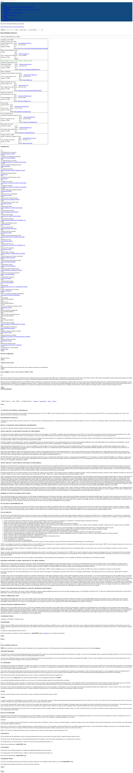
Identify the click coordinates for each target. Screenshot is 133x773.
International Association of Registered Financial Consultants (15, 336)
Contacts (6, 19)
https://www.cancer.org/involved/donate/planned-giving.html (33, 48)
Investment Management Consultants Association (12, 236)
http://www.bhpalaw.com (24, 101)
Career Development (25, 9)
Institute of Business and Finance (9, 228)
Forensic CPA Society (6, 291)
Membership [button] (7, 8)
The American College (6, 195)
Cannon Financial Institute (7, 282)
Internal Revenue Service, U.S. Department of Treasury (14, 286)
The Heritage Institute (6, 278)
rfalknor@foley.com (23, 85)
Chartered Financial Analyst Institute (9, 212)
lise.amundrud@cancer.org (24, 43)
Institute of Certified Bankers (8, 274)
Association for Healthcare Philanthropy (10, 295)
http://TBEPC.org (27, 80)
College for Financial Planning (8, 158)
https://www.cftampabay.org (30, 122)
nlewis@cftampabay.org (29, 117)
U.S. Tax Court (4, 349)
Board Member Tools (18, 7)
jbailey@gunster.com (24, 53)
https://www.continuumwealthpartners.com (29, 69)
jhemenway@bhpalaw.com (24, 96)
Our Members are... (8, 9)
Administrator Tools (28, 7)
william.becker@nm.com (25, 64)
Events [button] (5, 13)
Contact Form (42, 401)
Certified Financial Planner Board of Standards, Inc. (13, 220)
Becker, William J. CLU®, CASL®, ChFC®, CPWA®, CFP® (16, 61)
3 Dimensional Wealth (6, 191)
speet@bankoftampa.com (25, 127)
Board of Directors (17, 12)
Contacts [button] (6, 18)
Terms (49, 401)
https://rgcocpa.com (27, 143)
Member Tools (9, 7)
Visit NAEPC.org (34, 9)
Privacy (54, 401)
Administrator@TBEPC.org (30, 74)
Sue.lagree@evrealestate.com (21, 106)
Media (5, 16)
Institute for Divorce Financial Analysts (10, 199)
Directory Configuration (6, 389)
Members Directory (8, 12)
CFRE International (5, 166)
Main (5, 7)
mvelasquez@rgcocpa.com (29, 138)
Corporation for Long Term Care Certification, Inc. (13, 245)
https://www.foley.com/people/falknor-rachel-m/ (30, 90)
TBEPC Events (12, 15)
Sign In (5, 20)
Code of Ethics (16, 9)
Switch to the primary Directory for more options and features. (12, 26)
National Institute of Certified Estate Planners (11, 207)
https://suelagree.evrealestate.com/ (22, 111)
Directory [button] (6, 11)
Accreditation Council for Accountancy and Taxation (13, 162)
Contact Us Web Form (13, 19)
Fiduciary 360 (4, 174)
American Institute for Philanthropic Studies (11, 270)
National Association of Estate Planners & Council (13, 170)
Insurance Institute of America (8, 153)
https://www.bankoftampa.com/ (26, 132)
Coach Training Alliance (6, 241)
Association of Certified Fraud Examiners (11, 216)
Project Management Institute (8, 328)
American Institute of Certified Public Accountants (13, 253)
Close (2, 350)
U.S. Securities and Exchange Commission (11, 345)
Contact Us (45, 633)
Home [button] (5, 5)
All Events (6, 15)
